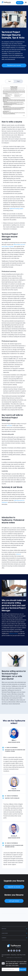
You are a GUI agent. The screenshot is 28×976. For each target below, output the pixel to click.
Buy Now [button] (19, 2)
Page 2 (18, 81)
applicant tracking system (16, 208)
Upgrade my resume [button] (14, 887)
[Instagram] (17, 951)
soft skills (9, 425)
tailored (18, 554)
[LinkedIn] (14, 951)
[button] (14, 928)
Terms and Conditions (6, 954)
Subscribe (23, 969)
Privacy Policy (13, 954)
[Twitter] (11, 951)
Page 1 (9, 81)
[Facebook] (9, 951)
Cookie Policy (19, 954)
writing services (13, 633)
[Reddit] (19, 951)
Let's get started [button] (14, 901)
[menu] (26, 2)
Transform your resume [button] (14, 65)
